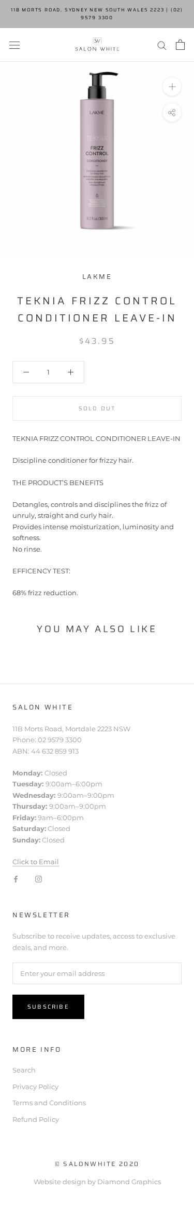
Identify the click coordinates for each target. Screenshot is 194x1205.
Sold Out (97, 408)
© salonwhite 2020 (97, 1164)
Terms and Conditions (49, 1103)
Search (24, 1070)
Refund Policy (35, 1119)
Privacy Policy (35, 1086)
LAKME (97, 276)
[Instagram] (38, 878)
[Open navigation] (14, 45)
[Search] (162, 45)
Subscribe (48, 1006)
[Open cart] (180, 44)
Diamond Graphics (129, 1181)
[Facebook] (15, 878)
